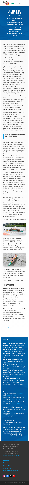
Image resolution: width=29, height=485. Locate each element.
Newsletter (6, 460)
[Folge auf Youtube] (14, 476)
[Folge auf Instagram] (4, 476)
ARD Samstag (16, 399)
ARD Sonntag (16, 403)
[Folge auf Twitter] (10, 476)
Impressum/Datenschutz (10, 471)
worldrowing (20, 394)
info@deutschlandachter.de (11, 455)
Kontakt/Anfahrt (8, 468)
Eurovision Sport (11, 396)
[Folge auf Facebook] (7, 476)
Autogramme (7, 465)
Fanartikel (6, 463)
